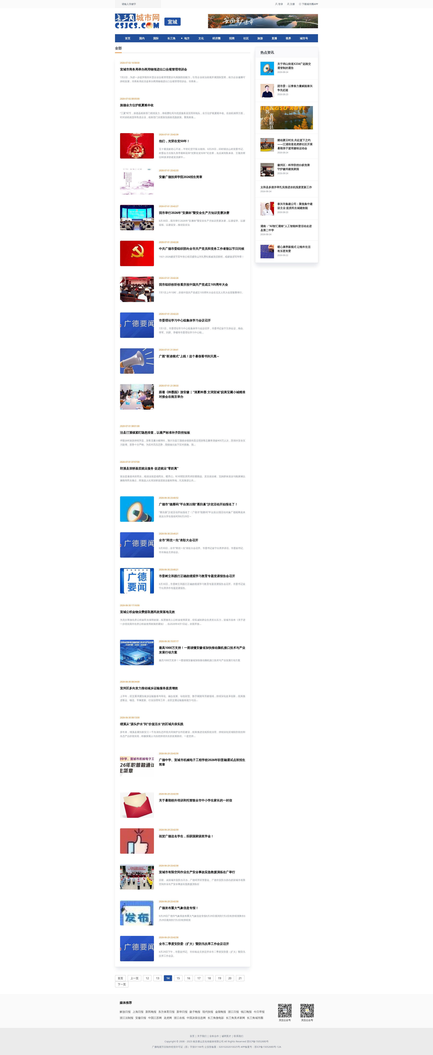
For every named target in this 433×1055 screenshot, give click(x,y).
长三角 (171, 38)
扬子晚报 (194, 1012)
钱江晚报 (246, 1012)
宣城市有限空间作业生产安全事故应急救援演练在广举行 (197, 872)
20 (229, 978)
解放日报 (125, 1012)
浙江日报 (233, 1012)
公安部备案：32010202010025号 (222, 1046)
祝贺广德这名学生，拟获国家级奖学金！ (186, 836)
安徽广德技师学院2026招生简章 (180, 177)
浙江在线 (179, 1018)
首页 (127, 38)
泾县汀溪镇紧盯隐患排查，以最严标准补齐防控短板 (155, 432)
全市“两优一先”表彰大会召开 (178, 540)
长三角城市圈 (255, 1018)
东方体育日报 (166, 1012)
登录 (280, 4)
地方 (187, 38)
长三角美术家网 (235, 1018)
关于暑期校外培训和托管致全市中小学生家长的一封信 (195, 800)
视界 (288, 38)
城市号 (304, 38)
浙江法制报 (126, 1018)
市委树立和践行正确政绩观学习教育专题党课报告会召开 (197, 576)
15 (178, 978)
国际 (156, 38)
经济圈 (216, 38)
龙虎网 (168, 1018)
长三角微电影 (216, 1018)
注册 (292, 4)
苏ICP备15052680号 (258, 1041)
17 (198, 978)
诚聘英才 (226, 1036)
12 (147, 978)
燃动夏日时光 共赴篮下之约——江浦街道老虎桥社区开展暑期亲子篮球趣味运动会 (295, 144)
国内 (142, 38)
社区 (246, 38)
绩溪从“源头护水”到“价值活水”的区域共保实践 (151, 724)
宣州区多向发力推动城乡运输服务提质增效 (149, 688)
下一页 (122, 984)
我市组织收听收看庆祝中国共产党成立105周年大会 (193, 284)
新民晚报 (150, 1012)
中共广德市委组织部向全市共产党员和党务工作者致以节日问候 (201, 248)
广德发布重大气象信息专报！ (179, 908)
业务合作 (214, 1036)
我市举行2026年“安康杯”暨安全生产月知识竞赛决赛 (194, 213)
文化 (201, 38)
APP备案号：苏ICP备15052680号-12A (261, 1046)
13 (157, 978)
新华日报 (182, 1012)
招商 (232, 38)
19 (219, 978)
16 (188, 978)
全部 (118, 48)
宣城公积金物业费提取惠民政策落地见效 (147, 612)
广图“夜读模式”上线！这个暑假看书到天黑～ (189, 356)
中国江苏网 (155, 1018)
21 (240, 978)
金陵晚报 (220, 1012)
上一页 (134, 978)
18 (209, 978)
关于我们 (202, 1036)
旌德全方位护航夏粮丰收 (137, 105)
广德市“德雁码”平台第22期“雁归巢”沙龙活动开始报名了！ (198, 504)
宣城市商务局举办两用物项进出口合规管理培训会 (153, 69)
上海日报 (138, 1012)
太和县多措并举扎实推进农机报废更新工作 (286, 187)
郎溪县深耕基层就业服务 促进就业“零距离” (149, 468)
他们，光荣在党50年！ (174, 141)
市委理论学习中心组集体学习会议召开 (185, 320)
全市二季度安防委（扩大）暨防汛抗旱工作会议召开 (194, 944)
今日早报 (259, 1012)
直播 (274, 38)
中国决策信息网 (196, 1018)
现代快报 (207, 1012)
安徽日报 (140, 1018)
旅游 (260, 38)
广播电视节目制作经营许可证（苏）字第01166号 (178, 1046)
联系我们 (238, 1036)
